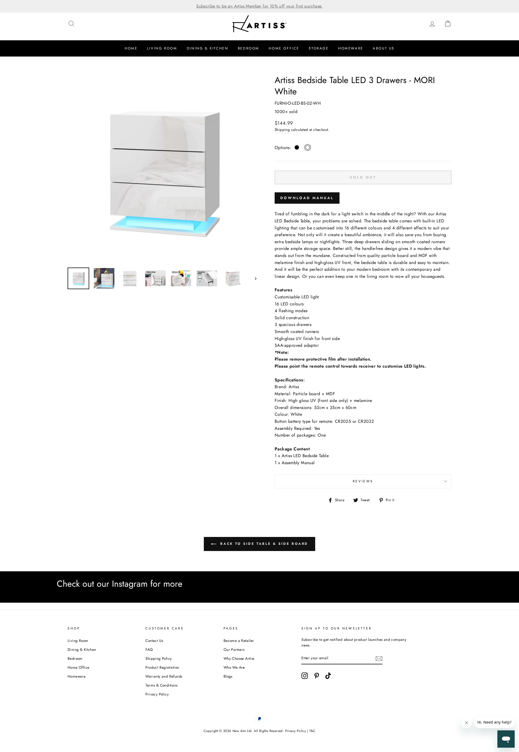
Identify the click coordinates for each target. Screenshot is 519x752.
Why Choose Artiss (239, 658)
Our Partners (234, 649)
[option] (259, 6)
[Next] (253, 278)
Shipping (282, 129)
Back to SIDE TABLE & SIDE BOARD (263, 543)
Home (131, 48)
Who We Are (234, 667)
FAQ (149, 649)
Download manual (307, 197)
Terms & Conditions (161, 685)
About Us (383, 48)
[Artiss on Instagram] (304, 675)
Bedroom (248, 48)
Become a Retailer (239, 640)
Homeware (350, 48)
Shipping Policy (158, 658)
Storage (318, 48)
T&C (312, 730)
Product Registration (162, 667)
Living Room (162, 48)
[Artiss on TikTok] (328, 675)
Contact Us (154, 640)
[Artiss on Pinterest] (316, 675)
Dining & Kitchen (207, 48)
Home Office (284, 48)
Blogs (228, 676)
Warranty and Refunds (163, 676)
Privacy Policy (157, 694)
